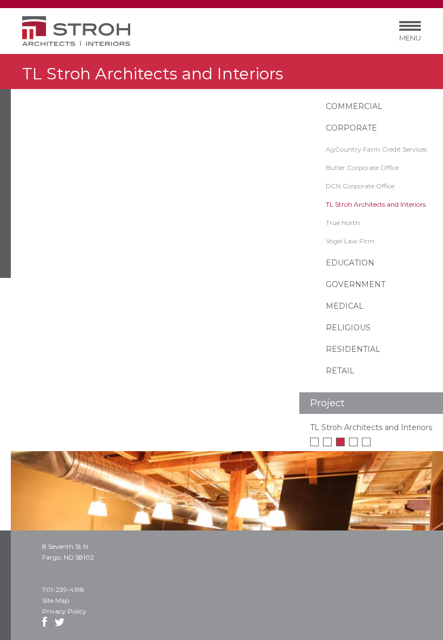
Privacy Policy (64, 611)
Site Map (55, 600)
